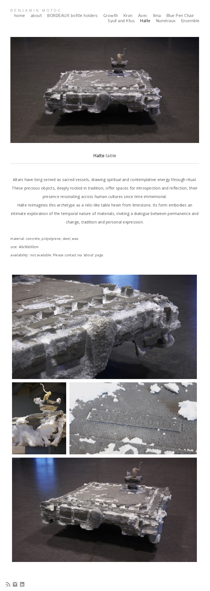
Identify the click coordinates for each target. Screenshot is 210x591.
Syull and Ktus (121, 20)
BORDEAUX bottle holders (72, 15)
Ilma (157, 15)
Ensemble (190, 20)
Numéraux (166, 20)
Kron (128, 15)
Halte (145, 20)
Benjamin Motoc (36, 10)
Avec (143, 15)
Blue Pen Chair (180, 15)
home (19, 15)
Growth (110, 15)
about (36, 15)
